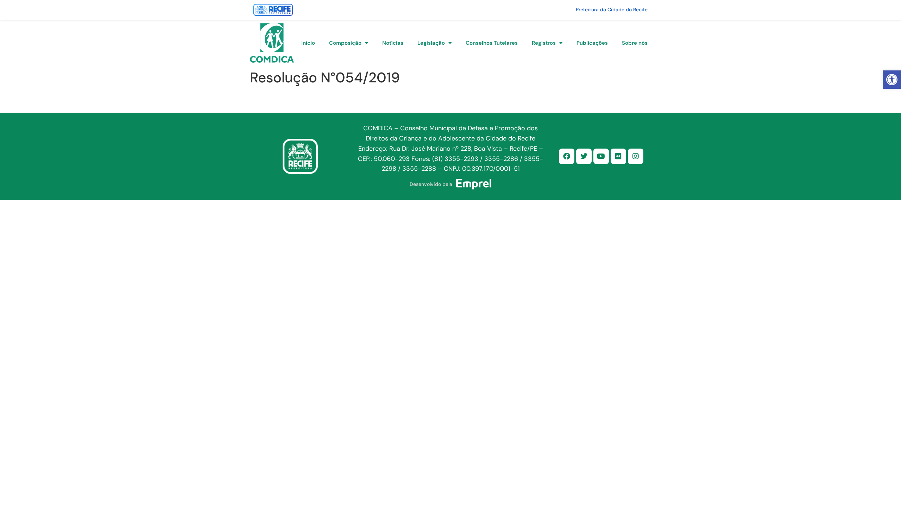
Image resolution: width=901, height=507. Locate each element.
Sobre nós (635, 42)
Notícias (392, 42)
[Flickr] (618, 156)
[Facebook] (566, 156)
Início (308, 42)
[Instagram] (635, 156)
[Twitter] (584, 156)
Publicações (592, 42)
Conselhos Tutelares (492, 42)
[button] (892, 79)
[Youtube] (601, 156)
